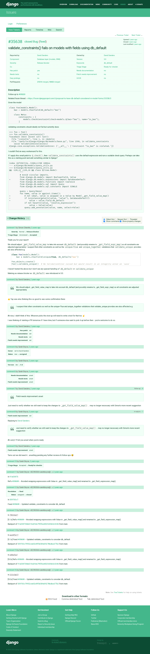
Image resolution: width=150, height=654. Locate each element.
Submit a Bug (43, 621)
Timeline (39, 30)
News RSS (95, 624)
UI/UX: (79, 78)
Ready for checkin (111, 67)
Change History (19, 218)
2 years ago (133, 39)
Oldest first (110, 219)
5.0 (105, 59)
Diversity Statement (13, 630)
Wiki (49, 30)
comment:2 (11, 279)
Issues (123, 4)
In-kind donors (59, 642)
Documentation (86, 4)
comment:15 (12, 550)
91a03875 (14, 477)
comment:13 (12, 510)
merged (42, 82)
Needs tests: (14, 74)
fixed (43, 41)
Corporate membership (126, 618)
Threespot (102, 643)
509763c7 (14, 500)
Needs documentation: (85, 71)
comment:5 (11, 361)
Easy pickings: (15, 78)
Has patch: (14, 71)
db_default (108, 63)
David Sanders (42, 55)
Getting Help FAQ (71, 615)
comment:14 (12, 530)
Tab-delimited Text (95, 599)
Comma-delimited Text (72, 599)
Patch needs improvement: (87, 74)
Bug (35, 41)
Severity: (13, 63)
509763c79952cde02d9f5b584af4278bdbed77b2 (38, 544)
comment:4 (11, 347)
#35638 (15, 41)
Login (10, 24)
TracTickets (118, 592)
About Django (11, 615)
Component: (14, 59)
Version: (80, 59)
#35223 (22, 94)
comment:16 (12, 570)
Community (107, 4)
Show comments (112, 221)
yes (38, 71)
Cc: (11, 67)
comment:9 (11, 446)
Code (116, 4)
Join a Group (42, 615)
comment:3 (11, 326)
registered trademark (64, 649)
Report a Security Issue (46, 624)
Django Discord (70, 618)
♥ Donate (139, 4)
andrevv (117, 643)
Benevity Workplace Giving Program (131, 624)
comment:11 (12, 472)
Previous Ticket (123, 35)
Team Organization (13, 621)
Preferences (21, 24)
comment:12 (12, 487)
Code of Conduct (12, 627)
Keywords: (80, 63)
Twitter (93, 618)
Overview (63, 4)
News (98, 4)
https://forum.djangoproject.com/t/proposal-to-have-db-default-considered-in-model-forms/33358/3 (69, 98)
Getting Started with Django (16, 618)
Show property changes (131, 221)
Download (73, 4)
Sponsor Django (123, 615)
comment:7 (11, 389)
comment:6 (11, 371)
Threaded (133, 219)
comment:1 (11, 228)
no (105, 71)
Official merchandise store (127, 621)
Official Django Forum (73, 621)
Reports (27, 30)
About (130, 4)
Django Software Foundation (16, 624)
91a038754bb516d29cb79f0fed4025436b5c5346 (38, 524)
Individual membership (46, 627)
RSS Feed (52, 599)
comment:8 (11, 412)
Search (59, 30)
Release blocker (43, 63)
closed (28, 41)
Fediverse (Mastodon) (99, 621)
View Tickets (14, 30)
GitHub (93, 615)
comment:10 (12, 461)
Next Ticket (136, 35)
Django (12, 4)
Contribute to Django (45, 618)
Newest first (122, 219)
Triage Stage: (82, 67)
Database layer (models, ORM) (48, 59)
